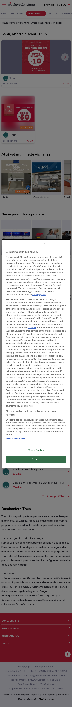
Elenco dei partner (15, 438)
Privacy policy (39, 294)
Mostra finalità (36, 450)
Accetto (36, 459)
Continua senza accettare (55, 243)
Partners (32, 327)
